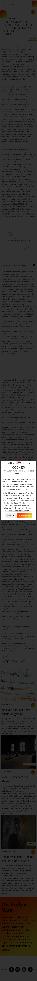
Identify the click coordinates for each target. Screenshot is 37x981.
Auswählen (10, 515)
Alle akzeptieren (24, 515)
